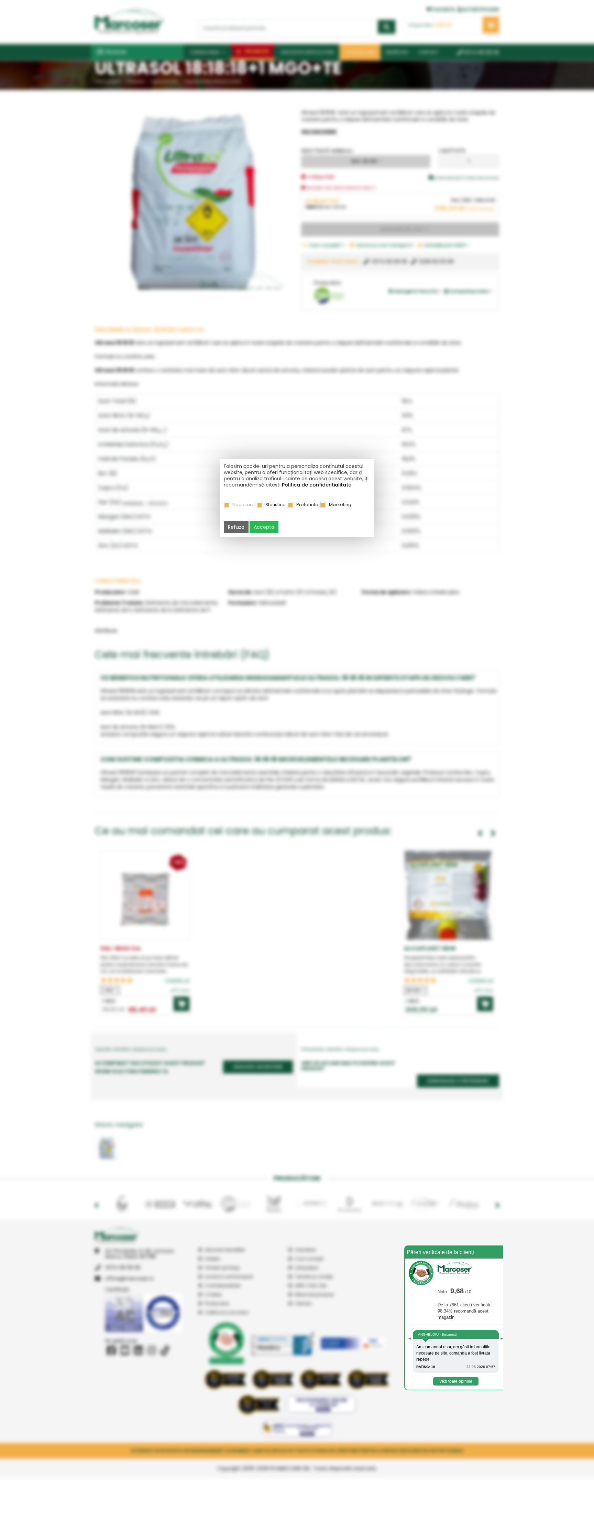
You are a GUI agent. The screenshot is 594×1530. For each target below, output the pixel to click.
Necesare (243, 504)
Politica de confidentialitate (316, 484)
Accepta (264, 527)
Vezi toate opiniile (455, 1381)
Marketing (340, 504)
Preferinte (307, 504)
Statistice (275, 504)
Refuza (236, 527)
